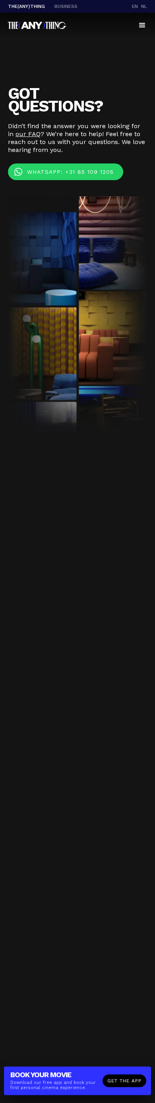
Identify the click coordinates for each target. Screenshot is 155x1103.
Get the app (124, 1081)
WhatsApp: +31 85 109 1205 (70, 172)
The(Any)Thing (26, 6)
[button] (142, 25)
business (66, 6)
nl (144, 6)
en (135, 6)
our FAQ (28, 134)
